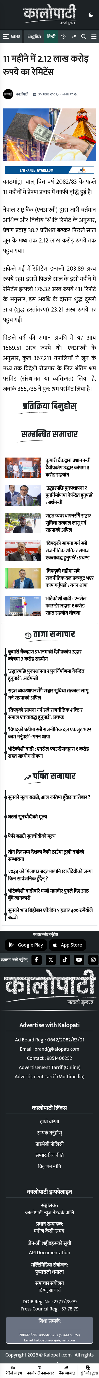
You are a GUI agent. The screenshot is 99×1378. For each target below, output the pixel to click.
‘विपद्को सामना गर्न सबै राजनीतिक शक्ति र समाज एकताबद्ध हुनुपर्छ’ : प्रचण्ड (68, 550)
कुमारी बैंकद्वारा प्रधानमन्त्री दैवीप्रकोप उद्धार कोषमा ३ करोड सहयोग (68, 468)
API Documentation (49, 1252)
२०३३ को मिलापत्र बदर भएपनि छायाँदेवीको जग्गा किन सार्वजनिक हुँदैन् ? (50, 875)
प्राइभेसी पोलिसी (50, 1144)
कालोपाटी (22, 94)
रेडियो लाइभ (14, 1373)
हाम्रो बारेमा (49, 1121)
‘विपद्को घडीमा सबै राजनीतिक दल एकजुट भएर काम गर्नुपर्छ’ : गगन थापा (70, 578)
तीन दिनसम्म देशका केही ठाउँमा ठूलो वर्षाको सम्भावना (46, 856)
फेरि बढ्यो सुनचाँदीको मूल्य (32, 836)
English (34, 36)
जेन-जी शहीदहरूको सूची (49, 1243)
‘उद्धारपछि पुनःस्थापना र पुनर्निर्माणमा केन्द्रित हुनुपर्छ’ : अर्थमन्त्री (69, 495)
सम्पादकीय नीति (50, 1155)
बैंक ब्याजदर (67, 1373)
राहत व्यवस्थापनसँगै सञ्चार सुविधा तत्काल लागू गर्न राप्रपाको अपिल (68, 523)
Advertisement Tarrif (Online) (49, 1067)
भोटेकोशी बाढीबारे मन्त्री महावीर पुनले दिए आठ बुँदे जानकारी (48, 894)
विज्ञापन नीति (49, 1166)
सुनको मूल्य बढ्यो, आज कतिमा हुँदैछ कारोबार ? (49, 797)
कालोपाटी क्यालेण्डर (40, 1373)
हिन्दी (51, 36)
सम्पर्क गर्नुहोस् (49, 1133)
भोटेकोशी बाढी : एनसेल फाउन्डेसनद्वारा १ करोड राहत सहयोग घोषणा (66, 606)
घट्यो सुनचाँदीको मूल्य (27, 816)
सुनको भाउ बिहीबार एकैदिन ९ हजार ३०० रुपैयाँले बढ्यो (50, 914)
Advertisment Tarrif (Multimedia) (50, 1076)
